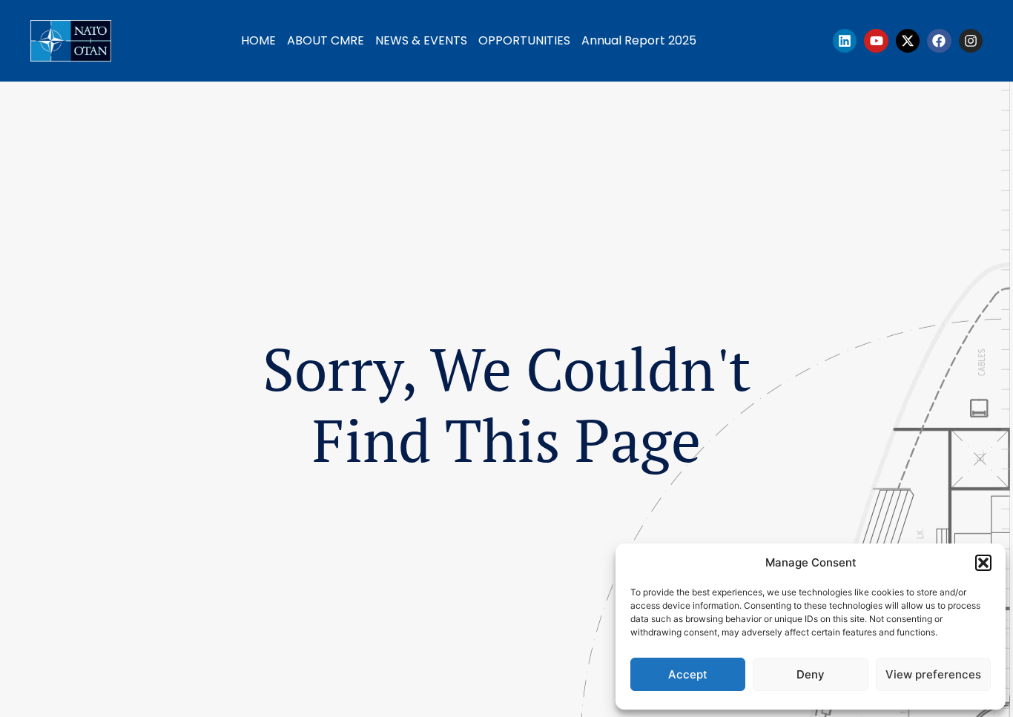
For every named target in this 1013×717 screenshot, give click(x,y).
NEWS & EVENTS (421, 40)
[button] (983, 562)
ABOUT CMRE (325, 40)
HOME (258, 40)
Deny (810, 674)
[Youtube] (876, 41)
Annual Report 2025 (638, 40)
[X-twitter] (908, 41)
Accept (687, 674)
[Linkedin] (845, 41)
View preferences (933, 674)
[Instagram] (971, 41)
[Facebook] (939, 41)
